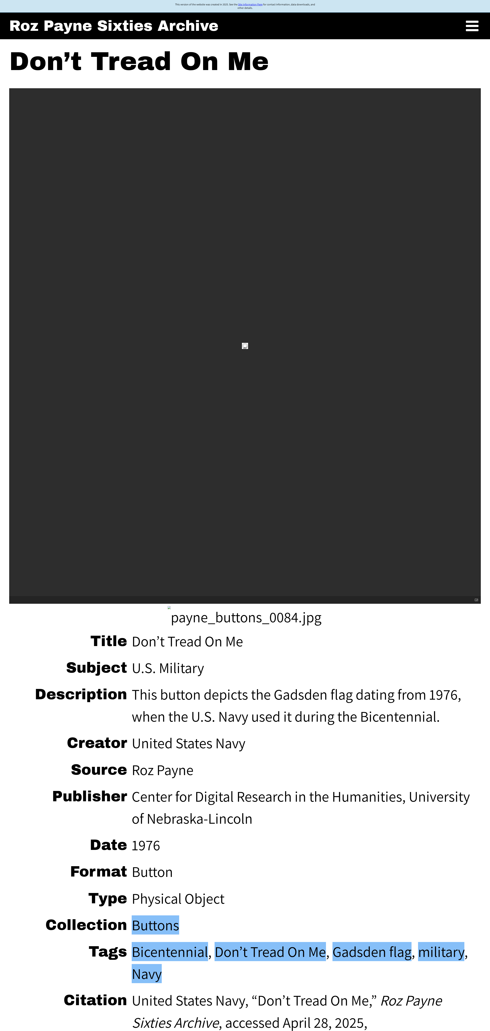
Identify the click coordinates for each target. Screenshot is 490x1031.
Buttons (155, 925)
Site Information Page (250, 4)
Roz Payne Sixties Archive (113, 26)
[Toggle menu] (472, 26)
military (441, 951)
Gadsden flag (372, 951)
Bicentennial (170, 951)
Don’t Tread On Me (270, 951)
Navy (147, 973)
